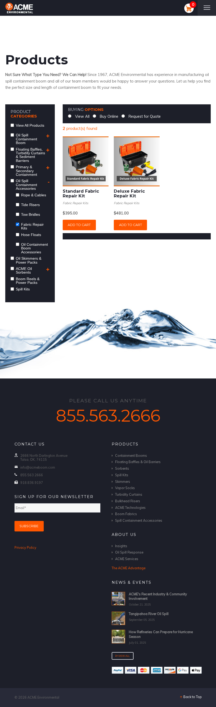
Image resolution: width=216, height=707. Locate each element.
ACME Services (126, 559)
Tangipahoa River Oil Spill (149, 614)
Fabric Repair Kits (75, 203)
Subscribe (28, 526)
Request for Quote (144, 116)
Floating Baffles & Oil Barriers (138, 462)
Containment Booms (131, 455)
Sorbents (122, 468)
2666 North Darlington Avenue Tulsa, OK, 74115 (43, 457)
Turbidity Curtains (128, 494)
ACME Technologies (130, 507)
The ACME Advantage (128, 568)
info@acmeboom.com (37, 467)
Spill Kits (121, 475)
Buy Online (108, 116)
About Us (124, 534)
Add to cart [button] (79, 225)
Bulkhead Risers (127, 501)
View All (82, 116)
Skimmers (122, 481)
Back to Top (192, 697)
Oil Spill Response (129, 552)
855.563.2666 (108, 416)
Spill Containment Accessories (138, 520)
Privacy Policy (25, 547)
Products (125, 444)
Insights (121, 546)
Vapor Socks (125, 488)
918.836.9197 (31, 482)
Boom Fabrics (126, 514)
